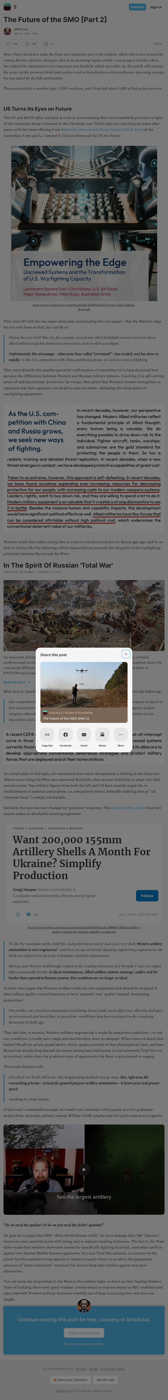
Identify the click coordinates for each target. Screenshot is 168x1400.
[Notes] (102, 735)
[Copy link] (47, 735)
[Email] (84, 735)
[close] (126, 653)
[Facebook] (66, 735)
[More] (121, 735)
